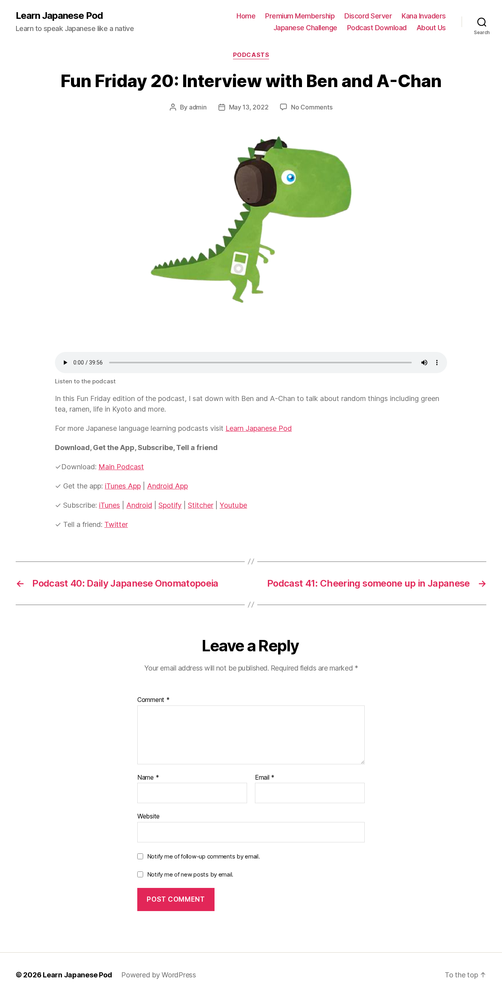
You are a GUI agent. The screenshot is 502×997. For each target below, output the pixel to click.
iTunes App (123, 486)
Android (139, 505)
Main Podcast (121, 467)
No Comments (311, 107)
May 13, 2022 (249, 107)
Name (148, 777)
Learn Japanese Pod (59, 15)
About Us (431, 28)
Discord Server (368, 16)
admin (198, 107)
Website (148, 816)
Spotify (170, 505)
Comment (153, 700)
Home (245, 16)
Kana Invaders (424, 16)
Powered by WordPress (158, 975)
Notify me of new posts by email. (190, 874)
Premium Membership (300, 16)
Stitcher (200, 505)
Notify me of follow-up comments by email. (203, 856)
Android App (167, 486)
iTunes (109, 505)
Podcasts (251, 54)
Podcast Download (377, 28)
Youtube (233, 505)
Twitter (116, 524)
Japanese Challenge (305, 28)
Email (265, 777)
